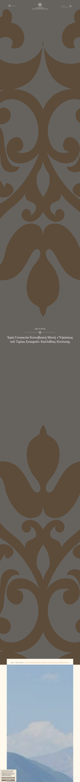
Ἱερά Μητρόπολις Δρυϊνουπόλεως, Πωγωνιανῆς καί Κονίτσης (40, 6)
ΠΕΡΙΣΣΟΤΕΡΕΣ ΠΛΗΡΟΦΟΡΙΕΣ (8, 777)
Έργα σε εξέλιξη (19, 662)
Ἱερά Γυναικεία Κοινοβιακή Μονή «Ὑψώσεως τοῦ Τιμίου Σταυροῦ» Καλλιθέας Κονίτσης (47, 662)
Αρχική (12, 662)
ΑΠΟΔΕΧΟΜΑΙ (8, 780)
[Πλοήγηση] (9, 6)
